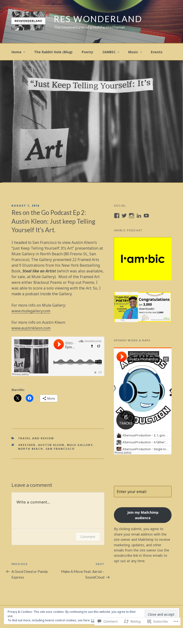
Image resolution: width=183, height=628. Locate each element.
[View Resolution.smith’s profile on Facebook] (117, 215)
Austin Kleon (51, 445)
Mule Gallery (80, 445)
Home (16, 52)
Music (133, 52)
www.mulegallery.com (30, 311)
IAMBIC (109, 52)
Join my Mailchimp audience (142, 515)
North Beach (30, 448)
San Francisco (60, 448)
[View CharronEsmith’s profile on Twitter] (124, 215)
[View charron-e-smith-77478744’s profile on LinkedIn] (139, 215)
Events (157, 52)
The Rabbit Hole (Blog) (53, 52)
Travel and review (36, 438)
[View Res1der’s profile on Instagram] (131, 215)
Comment (87, 537)
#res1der (27, 445)
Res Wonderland (98, 19)
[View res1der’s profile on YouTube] (146, 215)
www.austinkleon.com (31, 328)
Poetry (87, 52)
